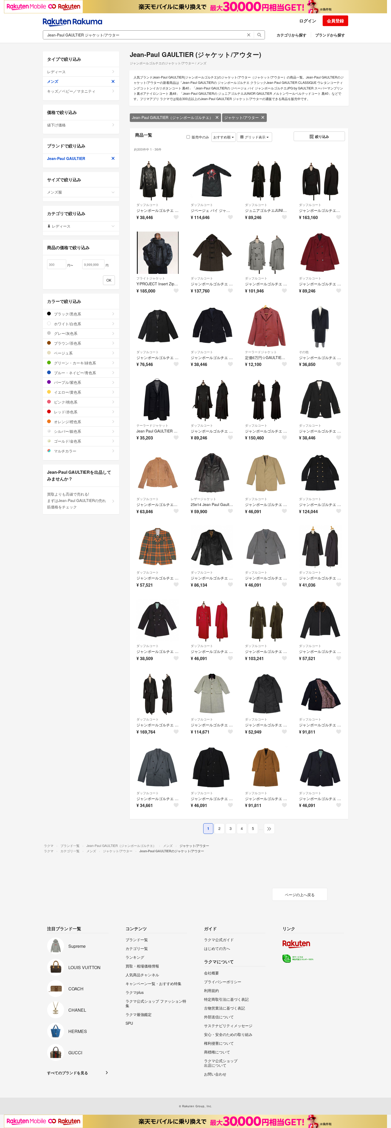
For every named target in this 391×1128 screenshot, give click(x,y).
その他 (304, 351)
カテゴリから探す (291, 35)
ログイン (307, 21)
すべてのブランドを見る (67, 1072)
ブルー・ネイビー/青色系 (74, 372)
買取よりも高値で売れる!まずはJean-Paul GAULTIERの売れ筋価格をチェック (76, 500)
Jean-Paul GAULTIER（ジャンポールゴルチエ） (172, 117)
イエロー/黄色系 (67, 392)
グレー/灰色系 (65, 333)
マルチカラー (64, 451)
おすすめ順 (222, 136)
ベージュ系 (63, 353)
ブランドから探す (330, 35)
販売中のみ (200, 136)
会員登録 (335, 21)
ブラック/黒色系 (67, 313)
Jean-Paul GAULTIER (66, 158)
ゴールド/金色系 (67, 441)
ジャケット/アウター (241, 117)
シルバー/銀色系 (67, 431)
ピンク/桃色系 (65, 402)
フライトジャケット (150, 278)
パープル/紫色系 (67, 382)
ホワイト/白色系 (67, 323)
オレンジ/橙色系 (67, 421)
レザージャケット (203, 498)
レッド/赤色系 (65, 411)
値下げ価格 (56, 124)
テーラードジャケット (261, 351)
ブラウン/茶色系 (67, 343)
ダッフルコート (147, 204)
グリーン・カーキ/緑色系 (74, 362)
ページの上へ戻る (300, 894)
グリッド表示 (255, 136)
